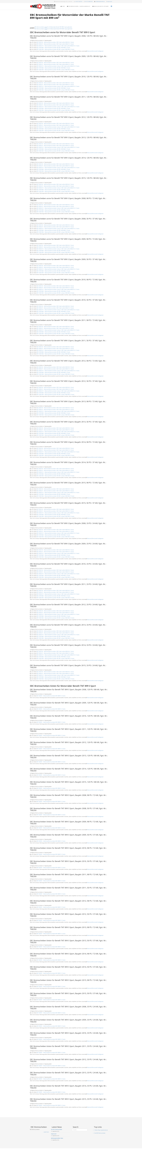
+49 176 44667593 (89, 1)
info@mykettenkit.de (100, 1)
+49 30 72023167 (78, 1)
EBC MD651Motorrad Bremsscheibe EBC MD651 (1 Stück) (51, 696)
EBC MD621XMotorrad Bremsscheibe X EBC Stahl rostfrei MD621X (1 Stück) (55, 44)
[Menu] (111, 6)
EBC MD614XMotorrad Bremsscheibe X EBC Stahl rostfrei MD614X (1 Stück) (55, 42)
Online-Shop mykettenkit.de (101, 1130)
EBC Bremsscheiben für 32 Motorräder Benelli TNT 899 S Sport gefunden (53, 27)
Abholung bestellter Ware (101, 6)
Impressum (109, 1)
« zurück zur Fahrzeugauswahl (37, 21)
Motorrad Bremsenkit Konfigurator (95, 51)
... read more (46, 1132)
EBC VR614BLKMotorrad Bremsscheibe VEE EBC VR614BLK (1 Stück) (53, 47)
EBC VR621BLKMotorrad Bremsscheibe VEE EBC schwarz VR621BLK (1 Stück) (55, 49)
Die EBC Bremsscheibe (99, 1133)
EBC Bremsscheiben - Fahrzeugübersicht (79, 6)
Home (63, 6)
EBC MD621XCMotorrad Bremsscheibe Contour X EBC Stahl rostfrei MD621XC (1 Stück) (58, 45)
